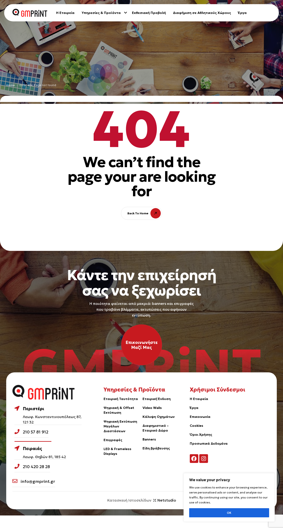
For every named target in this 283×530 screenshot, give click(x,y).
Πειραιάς (32, 448)
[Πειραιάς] (17, 448)
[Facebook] (194, 458)
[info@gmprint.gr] (14, 480)
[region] (229, 497)
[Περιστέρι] (17, 408)
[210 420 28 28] (17, 466)
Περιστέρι (33, 408)
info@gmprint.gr (38, 481)
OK (229, 513)
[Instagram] (203, 458)
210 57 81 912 (35, 432)
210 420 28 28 (36, 466)
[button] (141, 344)
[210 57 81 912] (17, 431)
